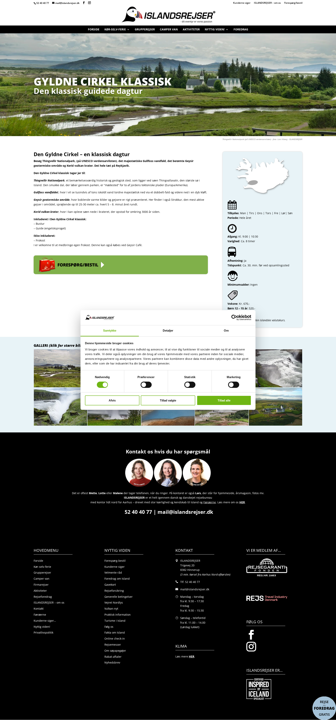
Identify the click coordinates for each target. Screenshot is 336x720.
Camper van (169, 30)
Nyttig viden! (215, 30)
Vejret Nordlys (113, 602)
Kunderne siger (241, 3)
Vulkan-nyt (111, 608)
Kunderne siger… (45, 620)
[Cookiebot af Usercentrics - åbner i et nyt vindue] (234, 317)
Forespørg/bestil (293, 3)
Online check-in (114, 638)
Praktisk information (117, 614)
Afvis (112, 400)
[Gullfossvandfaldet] (275, 387)
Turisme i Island (114, 620)
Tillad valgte (168, 400)
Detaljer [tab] (168, 330)
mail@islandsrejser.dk (186, 511)
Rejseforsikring (114, 590)
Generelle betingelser (118, 597)
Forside (93, 30)
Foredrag (241, 30)
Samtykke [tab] (109, 330)
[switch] (146, 385)
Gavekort (110, 584)
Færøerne (40, 614)
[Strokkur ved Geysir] (114, 425)
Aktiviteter (191, 30)
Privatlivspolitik (43, 632)
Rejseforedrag (43, 597)
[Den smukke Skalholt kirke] (275, 425)
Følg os (108, 626)
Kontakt (39, 608)
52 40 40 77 (42, 3)
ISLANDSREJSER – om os (267, 3)
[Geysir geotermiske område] (168, 425)
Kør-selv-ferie (115, 30)
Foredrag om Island (117, 578)
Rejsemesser (112, 644)
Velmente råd (113, 572)
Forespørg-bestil (115, 560)
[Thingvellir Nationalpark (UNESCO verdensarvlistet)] (60, 387)
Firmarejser (41, 584)
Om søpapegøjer (115, 650)
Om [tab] (226, 330)
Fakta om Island (114, 632)
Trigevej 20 (187, 565)
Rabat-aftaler (113, 656)
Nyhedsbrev (112, 662)
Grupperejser (145, 30)
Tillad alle (224, 400)
